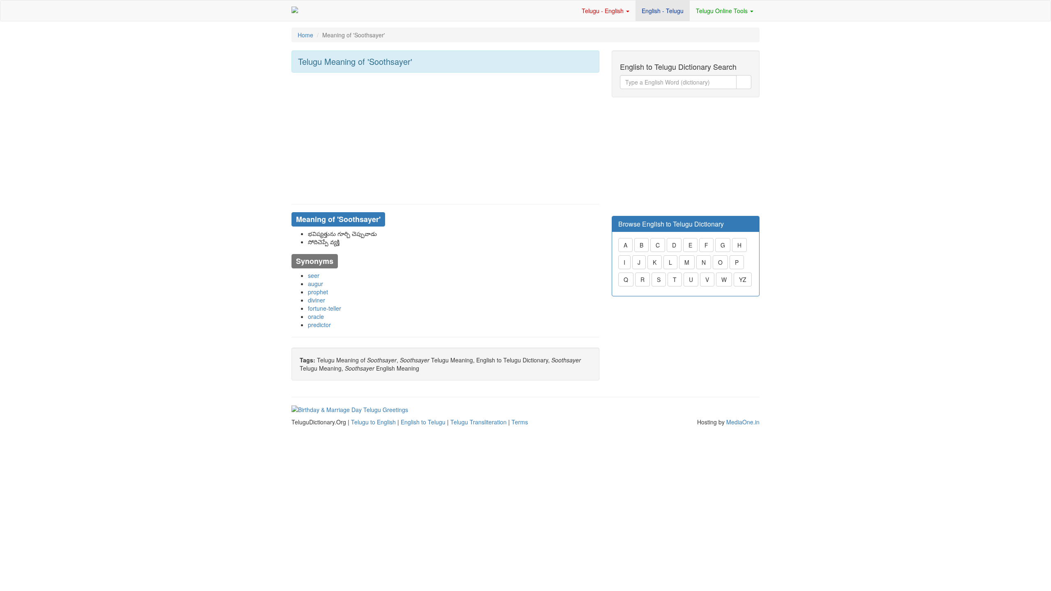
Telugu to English (373, 422)
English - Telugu (663, 11)
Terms (520, 422)
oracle (316, 316)
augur (315, 283)
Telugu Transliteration (478, 422)
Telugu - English (603, 11)
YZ (742, 279)
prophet (318, 292)
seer (313, 275)
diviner (316, 300)
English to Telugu (423, 422)
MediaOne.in (743, 422)
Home (305, 35)
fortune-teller (324, 308)
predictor (319, 325)
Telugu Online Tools (722, 11)
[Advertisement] (445, 138)
